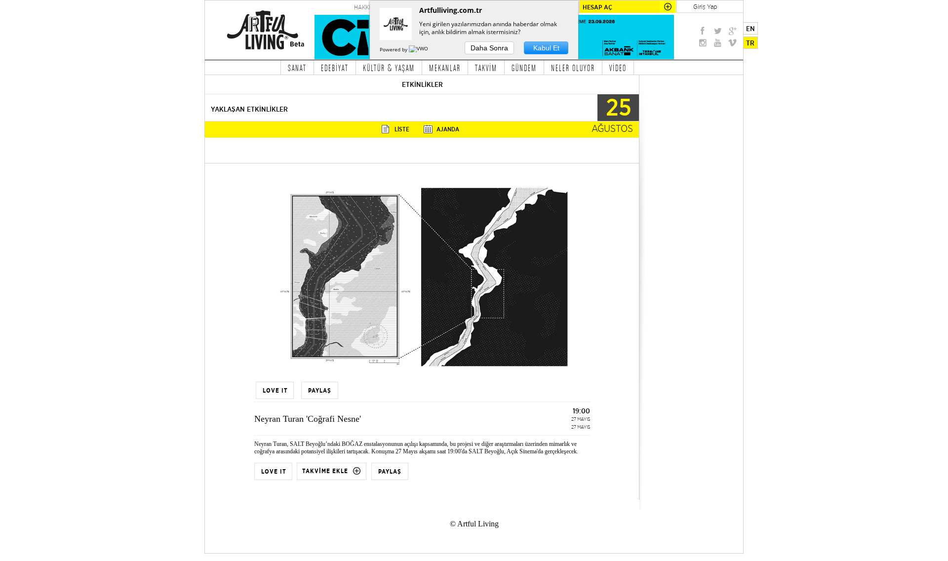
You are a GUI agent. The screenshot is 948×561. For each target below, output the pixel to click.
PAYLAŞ (389, 472)
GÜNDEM (524, 67)
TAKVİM (486, 67)
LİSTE (402, 129)
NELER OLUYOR (573, 67)
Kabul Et (546, 48)
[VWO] (419, 49)
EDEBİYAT (335, 67)
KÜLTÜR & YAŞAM (389, 67)
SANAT (297, 67)
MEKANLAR (445, 67)
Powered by (394, 49)
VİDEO (618, 67)
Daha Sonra (489, 48)
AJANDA (447, 129)
